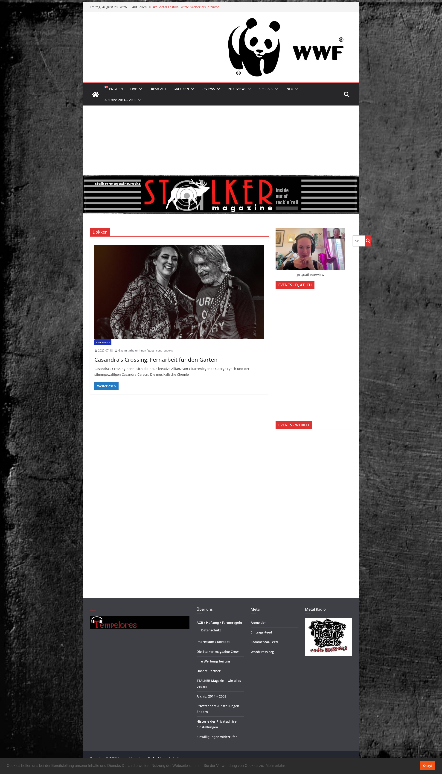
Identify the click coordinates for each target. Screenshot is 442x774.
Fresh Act (157, 89)
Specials (266, 89)
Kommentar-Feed (264, 642)
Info (289, 89)
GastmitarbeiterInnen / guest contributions (145, 350)
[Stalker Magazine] (95, 94)
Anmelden (259, 622)
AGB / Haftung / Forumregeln (219, 622)
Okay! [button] (427, 766)
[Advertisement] (221, 140)
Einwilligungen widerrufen (217, 737)
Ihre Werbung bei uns (213, 661)
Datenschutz (211, 630)
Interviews (236, 89)
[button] (139, 89)
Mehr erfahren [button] (277, 766)
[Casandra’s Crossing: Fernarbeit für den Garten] (179, 292)
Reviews (208, 89)
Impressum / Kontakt (213, 641)
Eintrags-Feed (261, 632)
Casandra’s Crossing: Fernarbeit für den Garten (156, 359)
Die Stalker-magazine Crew (217, 651)
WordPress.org (262, 652)
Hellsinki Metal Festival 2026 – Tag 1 (176, 6)
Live (133, 89)
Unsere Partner (209, 671)
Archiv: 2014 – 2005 (120, 100)
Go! (368, 240)
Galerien (181, 89)
